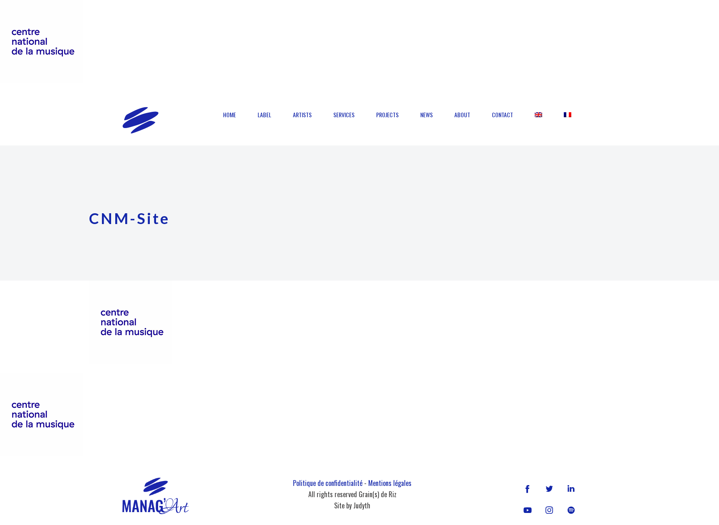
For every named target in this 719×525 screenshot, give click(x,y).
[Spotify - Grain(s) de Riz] (571, 510)
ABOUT (462, 114)
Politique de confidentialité (327, 483)
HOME (229, 114)
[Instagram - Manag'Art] (549, 510)
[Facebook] (527, 488)
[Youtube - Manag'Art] (527, 510)
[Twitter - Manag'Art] (549, 488)
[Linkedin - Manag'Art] (571, 488)
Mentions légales (390, 483)
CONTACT (502, 114)
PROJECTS (387, 114)
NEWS (426, 114)
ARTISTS (302, 114)
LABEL (264, 114)
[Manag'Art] (140, 120)
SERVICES (344, 114)
